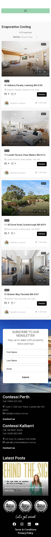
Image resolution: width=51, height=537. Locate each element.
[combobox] (29, 37)
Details (41, 94)
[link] (25, 59)
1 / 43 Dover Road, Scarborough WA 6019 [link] (25, 224)
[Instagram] (21, 524)
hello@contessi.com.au (16, 414)
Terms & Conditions (25, 530)
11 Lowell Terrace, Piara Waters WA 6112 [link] (24, 155)
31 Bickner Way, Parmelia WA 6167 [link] (21, 294)
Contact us (9, 419)
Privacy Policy (25, 533)
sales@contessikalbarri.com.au (20, 442)
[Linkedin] (29, 524)
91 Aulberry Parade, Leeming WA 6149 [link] (23, 85)
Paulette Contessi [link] (17, 103)
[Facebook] (14, 524)
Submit (25, 377)
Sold (44, 44)
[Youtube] (36, 524)
